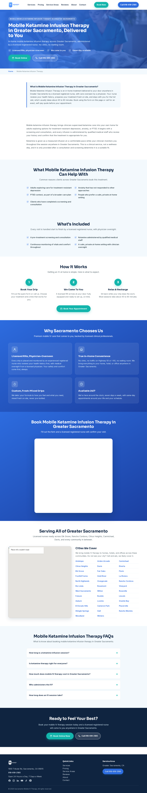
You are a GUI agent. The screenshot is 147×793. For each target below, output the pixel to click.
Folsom (78, 596)
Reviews (65, 5)
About (74, 5)
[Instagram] (13, 780)
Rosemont (101, 586)
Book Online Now (61, 736)
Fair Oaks (101, 571)
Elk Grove (79, 571)
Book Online (21, 58)
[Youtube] (22, 780)
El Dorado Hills (81, 606)
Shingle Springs (82, 611)
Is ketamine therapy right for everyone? (48, 663)
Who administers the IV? (41, 685)
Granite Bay (124, 601)
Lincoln (122, 596)
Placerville (123, 606)
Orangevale (102, 581)
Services (31, 5)
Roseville (123, 591)
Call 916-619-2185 (128, 5)
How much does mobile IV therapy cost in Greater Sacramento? (59, 674)
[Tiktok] (26, 780)
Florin (121, 571)
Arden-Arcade (103, 561)
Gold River (101, 576)
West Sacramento (83, 591)
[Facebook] (9, 780)
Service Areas (52, 5)
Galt (99, 611)
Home (10, 71)
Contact (82, 5)
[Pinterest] (30, 780)
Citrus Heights (81, 566)
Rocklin (100, 596)
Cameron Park (103, 606)
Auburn (78, 601)
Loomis (100, 601)
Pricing (41, 5)
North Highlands (82, 581)
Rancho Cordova (126, 581)
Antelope (79, 561)
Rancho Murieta (126, 611)
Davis (99, 566)
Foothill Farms (81, 576)
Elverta (122, 566)
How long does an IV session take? (46, 695)
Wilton (100, 591)
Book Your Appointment (75, 309)
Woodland (79, 616)
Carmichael (124, 561)
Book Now (101, 5)
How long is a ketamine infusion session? (49, 653)
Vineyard (123, 586)
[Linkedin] (18, 780)
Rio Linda (79, 586)
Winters (100, 616)
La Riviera (123, 576)
